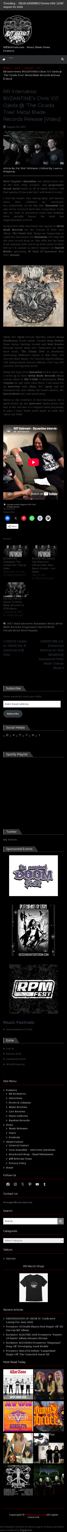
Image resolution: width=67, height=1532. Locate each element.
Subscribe (13, 713)
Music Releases (18, 1128)
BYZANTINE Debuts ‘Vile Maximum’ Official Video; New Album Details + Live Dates (43, 565)
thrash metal (11, 188)
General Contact (19, 1145)
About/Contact (14, 1141)
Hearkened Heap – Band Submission (31, 1154)
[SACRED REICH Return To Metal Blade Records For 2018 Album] (16, 589)
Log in (10, 1048)
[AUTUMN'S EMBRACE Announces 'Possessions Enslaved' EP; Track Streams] (49, 1416)
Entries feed (13, 1053)
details (14, 255)
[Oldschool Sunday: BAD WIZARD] (18, 1448)
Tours (12, 1132)
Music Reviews (18, 1107)
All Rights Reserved (13, 507)
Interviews (15, 1098)
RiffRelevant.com (35, 1514)
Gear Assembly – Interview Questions (32, 1149)
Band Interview (23, 623)
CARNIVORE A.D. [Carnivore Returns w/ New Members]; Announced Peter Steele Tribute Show (51, 655)
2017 (10, 623)
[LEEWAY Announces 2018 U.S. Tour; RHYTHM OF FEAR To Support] (18, 1480)
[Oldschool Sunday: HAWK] (49, 1385)
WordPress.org (15, 1064)
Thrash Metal (11, 630)
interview (14, 386)
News (9, 1124)
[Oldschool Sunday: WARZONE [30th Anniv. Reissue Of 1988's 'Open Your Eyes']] (18, 1385)
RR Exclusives (17, 1093)
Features (11, 1090)
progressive (56, 184)
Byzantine (40, 623)
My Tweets (10, 839)
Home (9, 1167)
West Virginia (11, 181)
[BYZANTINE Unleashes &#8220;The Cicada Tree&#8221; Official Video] (16, 549)
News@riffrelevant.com (17, 1202)
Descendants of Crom (19, 1029)
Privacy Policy (17, 1163)
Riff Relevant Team (20, 1158)
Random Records (19, 1120)
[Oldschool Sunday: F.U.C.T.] (49, 1448)
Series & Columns (20, 1102)
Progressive (29, 627)
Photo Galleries (18, 1115)
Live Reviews (17, 1111)
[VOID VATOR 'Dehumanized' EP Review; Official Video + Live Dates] (18, 1416)
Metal (50, 623)
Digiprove (26, 1530)
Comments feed (16, 1059)
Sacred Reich (11, 393)
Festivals (14, 1137)
